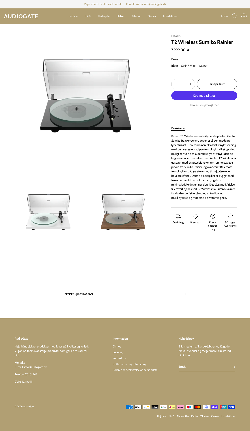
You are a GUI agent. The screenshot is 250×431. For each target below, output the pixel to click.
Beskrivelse (178, 128)
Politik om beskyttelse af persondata (135, 370)
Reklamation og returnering (129, 364)
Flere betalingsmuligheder (204, 105)
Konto (224, 16)
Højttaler (73, 16)
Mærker (152, 16)
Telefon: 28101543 (26, 374)
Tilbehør (136, 16)
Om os (117, 346)
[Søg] (234, 16)
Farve (174, 59)
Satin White (188, 65)
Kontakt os (119, 358)
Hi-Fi (88, 16)
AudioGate (28, 406)
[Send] (233, 367)
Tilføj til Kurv (217, 84)
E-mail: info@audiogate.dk (31, 367)
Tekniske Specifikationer (78, 294)
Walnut (203, 65)
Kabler (120, 16)
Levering (118, 352)
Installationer (170, 16)
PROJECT (177, 36)
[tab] (180, 128)
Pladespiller (104, 16)
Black (174, 65)
